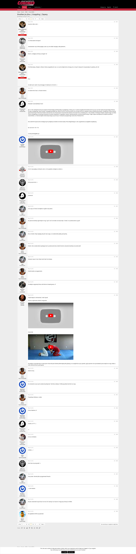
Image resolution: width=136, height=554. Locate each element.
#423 (117, 51)
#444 (117, 434)
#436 (117, 268)
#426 (117, 101)
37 (39, 19)
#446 (117, 460)
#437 (117, 282)
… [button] (24, 19)
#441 (117, 394)
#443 (117, 421)
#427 (117, 136)
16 (33, 19)
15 (30, 19)
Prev (20, 19)
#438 (117, 295)
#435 (117, 256)
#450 (117, 511)
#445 (117, 447)
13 (26, 19)
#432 (117, 218)
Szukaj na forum (29, 9)
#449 (117, 499)
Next (42, 19)
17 (35, 19)
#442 (117, 408)
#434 (117, 243)
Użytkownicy (37, 7)
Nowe (29, 7)
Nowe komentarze (21, 9)
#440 (117, 381)
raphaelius (20, 16)
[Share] (114, 22)
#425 (117, 88)
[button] (32, 7)
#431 (117, 206)
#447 (117, 474)
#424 (117, 64)
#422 (117, 38)
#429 (117, 179)
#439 (117, 368)
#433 (117, 231)
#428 (117, 166)
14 (28, 19)
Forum (24, 7)
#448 (117, 486)
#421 (117, 21)
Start (19, 7)
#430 (117, 193)
